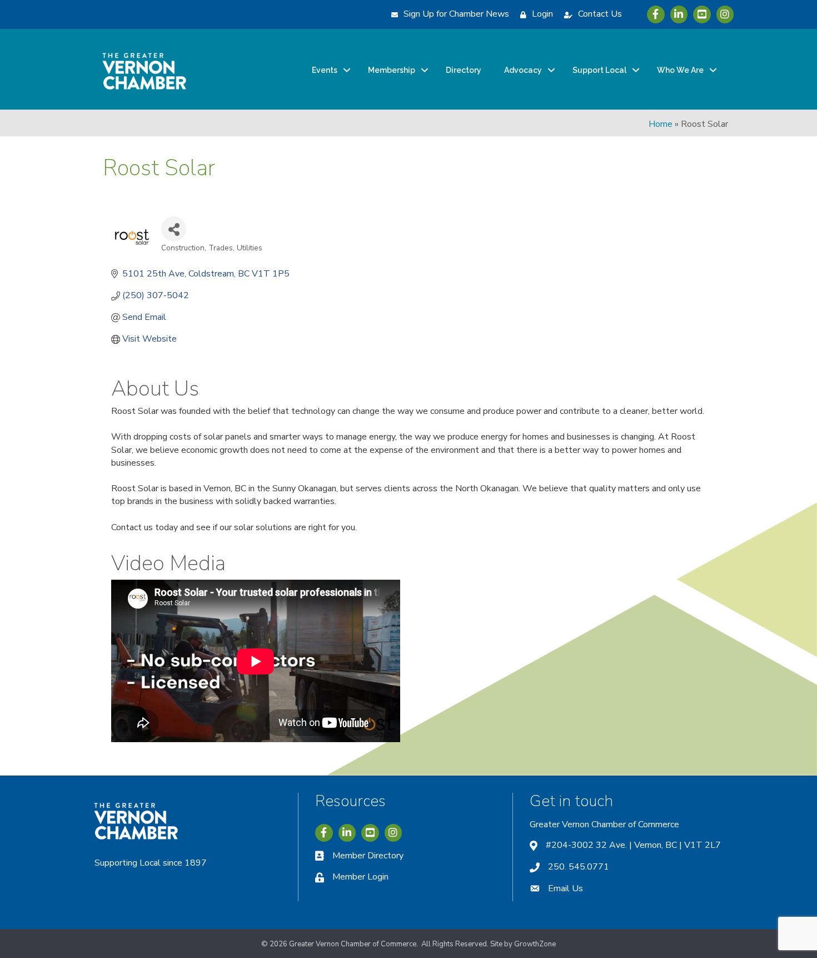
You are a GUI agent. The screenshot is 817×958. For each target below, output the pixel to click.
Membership (391, 70)
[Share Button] (173, 228)
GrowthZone (535, 944)
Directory (463, 70)
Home (660, 124)
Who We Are (680, 70)
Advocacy (523, 70)
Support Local (599, 70)
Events (324, 70)
